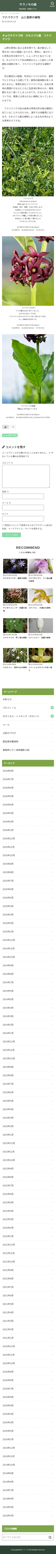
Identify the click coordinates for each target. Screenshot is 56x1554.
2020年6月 (8, 1397)
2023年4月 (8, 1109)
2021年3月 (8, 1321)
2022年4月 (8, 1211)
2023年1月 (8, 1134)
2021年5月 (8, 1304)
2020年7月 (8, 1388)
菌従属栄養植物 (10, 741)
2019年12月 (9, 1448)
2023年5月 (8, 1101)
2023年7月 (8, 1084)
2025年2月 (8, 923)
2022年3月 (8, 1219)
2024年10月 (9, 957)
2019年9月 (8, 1473)
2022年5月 (8, 1202)
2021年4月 (8, 1312)
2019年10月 (9, 1465)
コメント (7, 463)
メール (6, 503)
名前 (5, 492)
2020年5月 (8, 1405)
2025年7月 (8, 881)
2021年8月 (8, 1278)
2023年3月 (8, 1118)
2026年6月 (8, 787)
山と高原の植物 (11, 435)
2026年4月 (8, 804)
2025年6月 (8, 889)
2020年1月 (8, 1439)
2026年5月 (8, 796)
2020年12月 (9, 1346)
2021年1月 (8, 1338)
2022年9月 (8, 1168)
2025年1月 (8, 931)
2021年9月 (8, 1270)
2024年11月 (9, 948)
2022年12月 (9, 1143)
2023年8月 (8, 1075)
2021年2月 (8, 1329)
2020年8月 (8, 1380)
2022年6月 (8, 1194)
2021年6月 (8, 1295)
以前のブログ (9, 733)
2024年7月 (8, 982)
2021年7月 (8, 1287)
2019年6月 (8, 1498)
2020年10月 (9, 1363)
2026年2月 (8, 821)
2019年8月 (8, 1482)
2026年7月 (8, 779)
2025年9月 (8, 864)
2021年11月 (9, 1253)
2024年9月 (8, 965)
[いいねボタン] (5, 427)
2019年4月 (8, 1515)
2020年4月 (8, 1414)
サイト (5, 514)
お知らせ (7, 699)
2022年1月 (8, 1236)
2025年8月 (8, 872)
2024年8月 (8, 974)
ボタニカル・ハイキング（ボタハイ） (22, 716)
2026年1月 (8, 830)
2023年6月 (8, 1092)
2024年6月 (8, 991)
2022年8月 (8, 1177)
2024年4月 (8, 1008)
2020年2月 (8, 1431)
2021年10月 (9, 1261)
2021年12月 (9, 1244)
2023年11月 (9, 1050)
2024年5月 (8, 999)
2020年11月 (9, 1355)
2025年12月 (9, 838)
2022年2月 (8, 1228)
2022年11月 (9, 1151)
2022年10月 (9, 1160)
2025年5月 (8, 897)
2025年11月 (9, 847)
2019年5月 (8, 1507)
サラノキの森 (28, 4)
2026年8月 (8, 771)
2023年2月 (8, 1126)
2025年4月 (8, 906)
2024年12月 (9, 940)
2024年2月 (8, 1025)
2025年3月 (8, 914)
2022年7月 (8, 1185)
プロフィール (9, 708)
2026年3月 (8, 813)
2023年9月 (8, 1067)
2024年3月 (8, 1016)
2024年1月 (8, 1033)
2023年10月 (9, 1058)
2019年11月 (9, 1456)
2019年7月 (8, 1490)
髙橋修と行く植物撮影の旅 (16, 750)
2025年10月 (9, 855)
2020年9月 (8, 1372)
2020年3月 (8, 1422)
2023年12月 (9, 1041)
